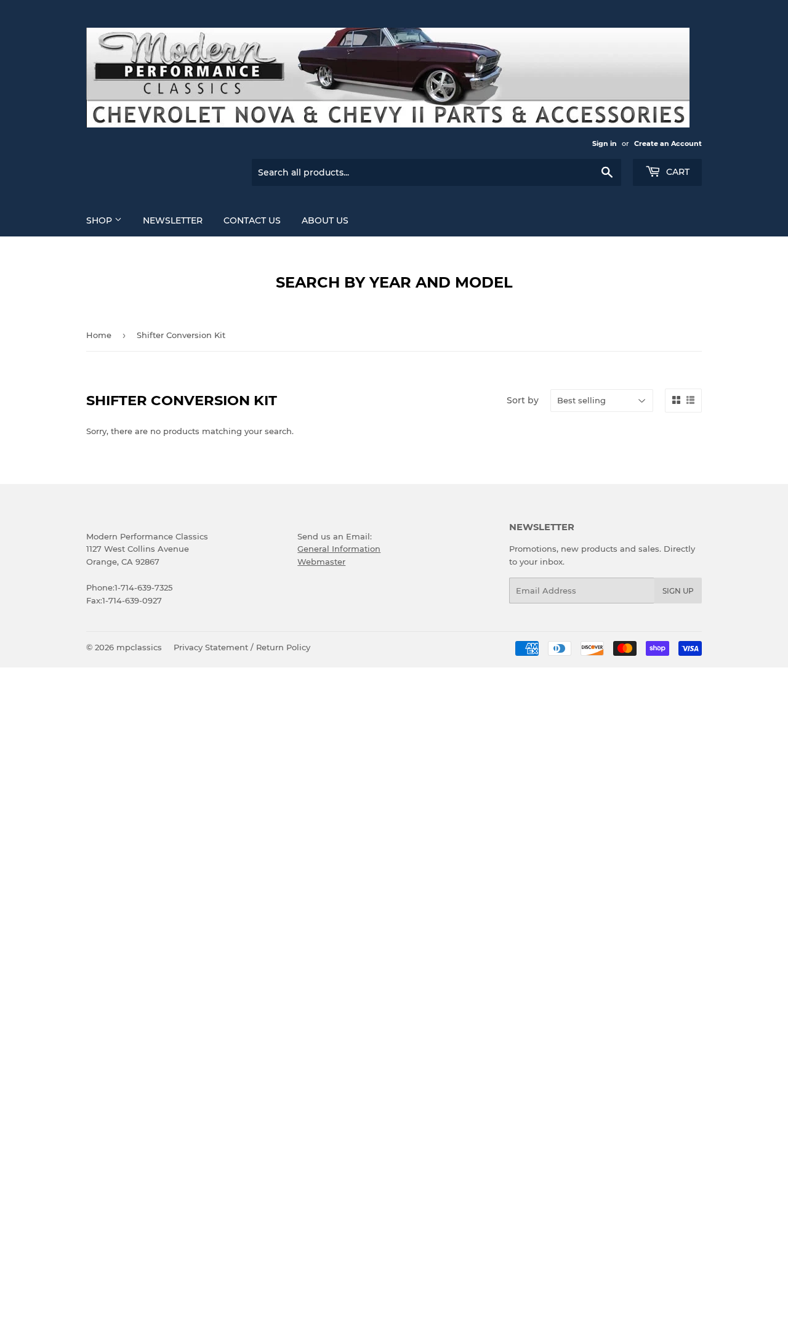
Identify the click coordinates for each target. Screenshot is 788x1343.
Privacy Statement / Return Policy (242, 647)
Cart (677, 171)
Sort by (523, 400)
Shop (100, 220)
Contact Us (252, 220)
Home (98, 335)
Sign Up (678, 590)
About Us (325, 220)
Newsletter (173, 220)
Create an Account (668, 143)
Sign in (604, 143)
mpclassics (139, 647)
